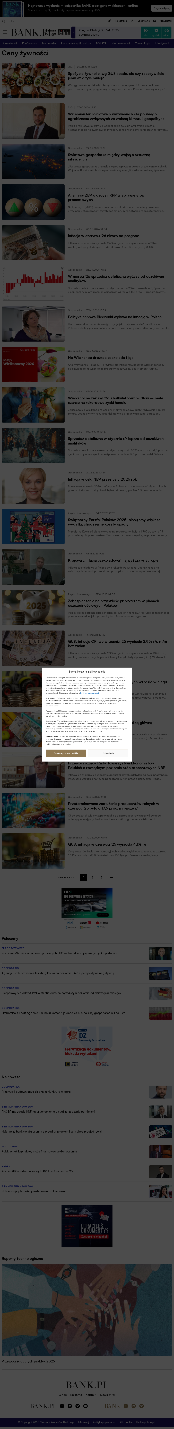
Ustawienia (108, 753)
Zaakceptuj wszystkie (66, 753)
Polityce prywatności (89, 693)
